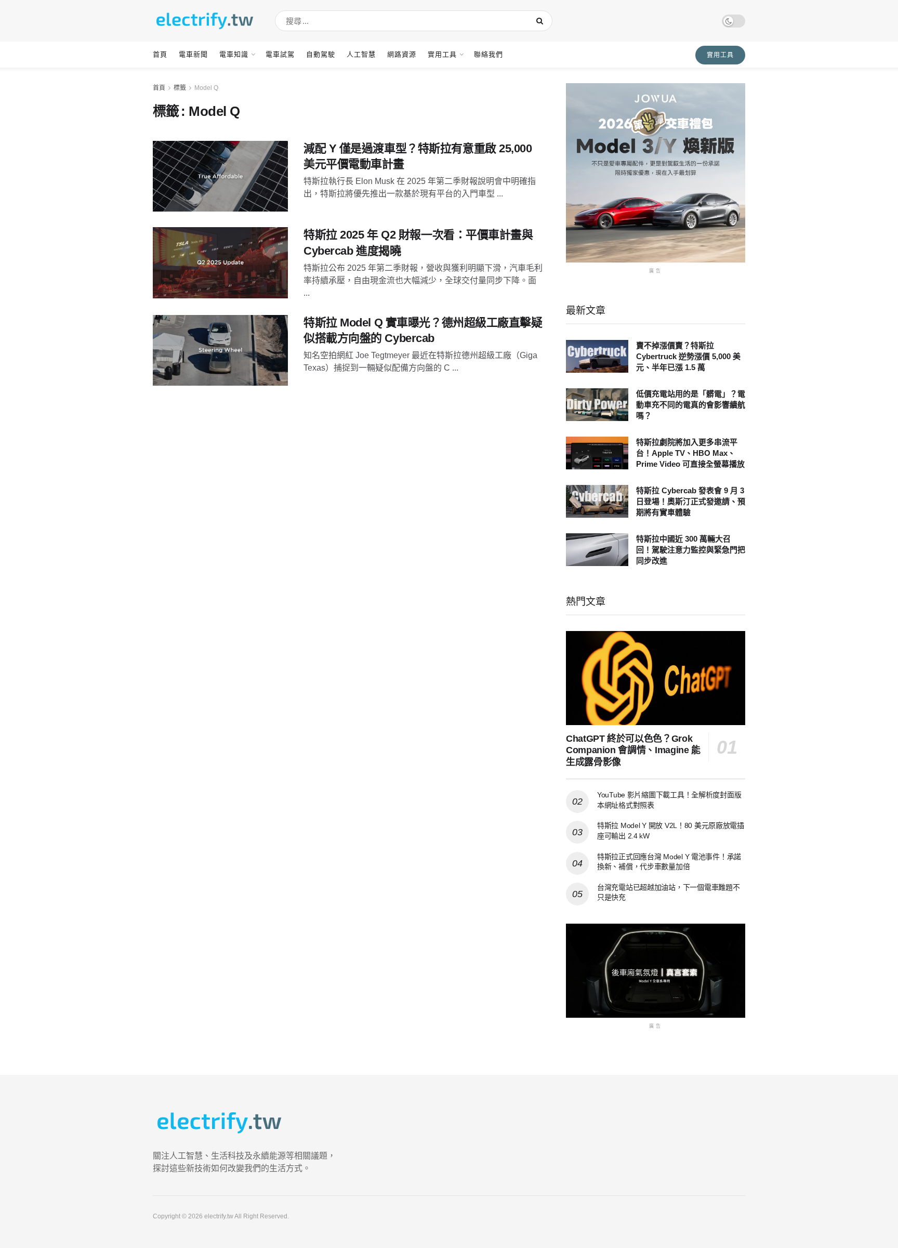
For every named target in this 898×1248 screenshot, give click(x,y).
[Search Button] (541, 20)
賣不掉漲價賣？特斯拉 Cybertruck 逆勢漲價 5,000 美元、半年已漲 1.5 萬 (688, 356)
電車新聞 (193, 54)
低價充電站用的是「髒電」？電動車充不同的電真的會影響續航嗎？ (690, 404)
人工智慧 (361, 54)
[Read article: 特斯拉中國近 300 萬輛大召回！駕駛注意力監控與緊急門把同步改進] (597, 549)
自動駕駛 (320, 54)
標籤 (180, 87)
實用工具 (442, 54)
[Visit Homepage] (205, 21)
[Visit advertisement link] (655, 172)
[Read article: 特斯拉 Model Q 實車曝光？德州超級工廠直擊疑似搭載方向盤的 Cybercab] (220, 350)
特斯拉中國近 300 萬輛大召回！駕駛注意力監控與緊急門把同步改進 (690, 549)
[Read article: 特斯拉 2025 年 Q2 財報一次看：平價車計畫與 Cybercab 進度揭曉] (220, 262)
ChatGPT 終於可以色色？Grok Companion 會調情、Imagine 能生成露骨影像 (633, 750)
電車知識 (233, 54)
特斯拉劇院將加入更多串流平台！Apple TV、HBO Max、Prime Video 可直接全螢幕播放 (690, 453)
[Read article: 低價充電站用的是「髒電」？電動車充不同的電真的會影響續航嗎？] (597, 404)
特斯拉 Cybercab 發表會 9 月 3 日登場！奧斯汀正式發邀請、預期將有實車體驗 (690, 501)
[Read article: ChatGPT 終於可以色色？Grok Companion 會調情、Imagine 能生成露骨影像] (655, 678)
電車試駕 (280, 54)
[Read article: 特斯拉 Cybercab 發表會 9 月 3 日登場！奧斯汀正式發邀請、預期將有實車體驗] (597, 501)
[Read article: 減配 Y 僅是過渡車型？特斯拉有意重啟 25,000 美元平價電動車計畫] (220, 176)
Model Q (206, 87)
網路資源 (401, 54)
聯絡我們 (488, 54)
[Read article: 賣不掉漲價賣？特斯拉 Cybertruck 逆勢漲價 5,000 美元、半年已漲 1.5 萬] (597, 356)
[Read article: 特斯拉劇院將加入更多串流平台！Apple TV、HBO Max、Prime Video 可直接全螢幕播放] (597, 453)
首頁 (160, 54)
